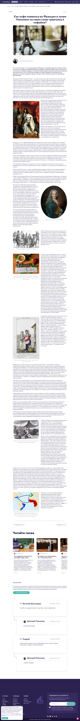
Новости (4, 700)
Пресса (4, 703)
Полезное (15, 701)
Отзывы (20, 1)
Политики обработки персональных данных (61, 708)
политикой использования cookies (10, 713)
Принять (5, 718)
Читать (26, 1)
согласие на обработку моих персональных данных (62, 710)
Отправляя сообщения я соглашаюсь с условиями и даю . (62, 708)
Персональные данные (16, 704)
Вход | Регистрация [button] (21, 593)
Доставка (26, 700)
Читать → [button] (16, 573)
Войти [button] (73, 1)
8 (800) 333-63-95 (60, 1)
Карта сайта (26, 703)
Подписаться (71, 704)
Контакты (41, 1)
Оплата (25, 698)
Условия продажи (27, 701)
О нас (3, 698)
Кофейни (4, 704)
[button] (14, 2)
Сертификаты (5, 701)
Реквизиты (15, 700)
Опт (36, 1)
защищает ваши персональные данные (14, 715)
